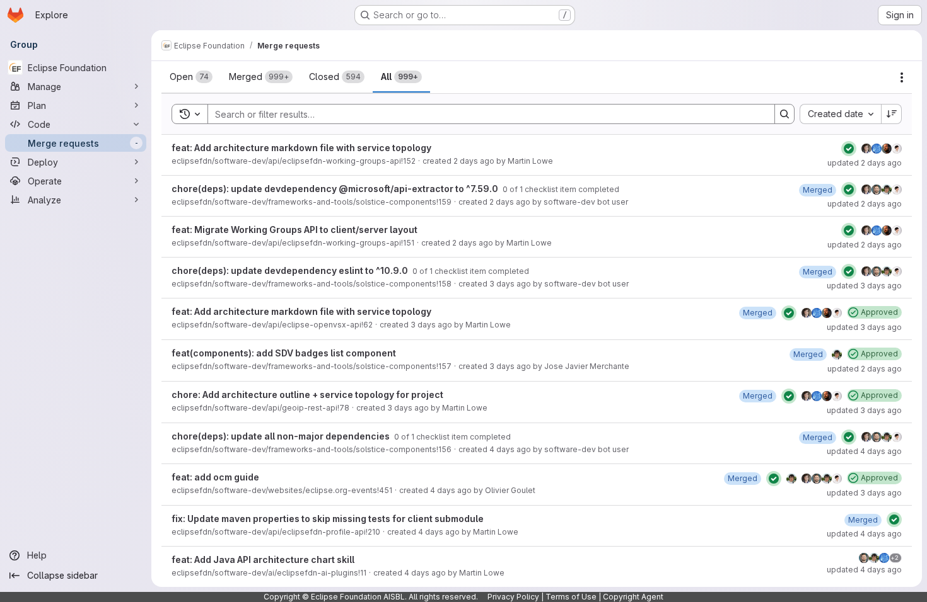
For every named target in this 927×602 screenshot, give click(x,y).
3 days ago (510, 283)
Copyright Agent (633, 596)
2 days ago (473, 161)
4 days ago (510, 449)
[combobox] (840, 114)
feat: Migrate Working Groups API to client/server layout (294, 229)
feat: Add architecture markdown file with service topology (301, 147)
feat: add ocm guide (215, 477)
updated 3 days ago (864, 285)
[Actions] (902, 77)
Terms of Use (571, 596)
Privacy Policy (513, 596)
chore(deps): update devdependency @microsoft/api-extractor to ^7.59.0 (336, 188)
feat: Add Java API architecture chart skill (263, 559)
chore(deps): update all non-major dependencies (282, 436)
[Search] (784, 114)
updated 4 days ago (864, 451)
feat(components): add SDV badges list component (284, 353)
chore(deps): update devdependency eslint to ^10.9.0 (291, 270)
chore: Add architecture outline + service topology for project (307, 394)
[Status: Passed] (848, 148)
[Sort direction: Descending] (892, 114)
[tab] (191, 77)
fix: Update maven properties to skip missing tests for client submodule (328, 518)
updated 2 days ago (864, 163)
